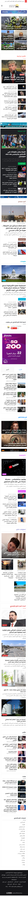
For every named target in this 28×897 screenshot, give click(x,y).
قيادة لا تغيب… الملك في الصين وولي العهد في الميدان (10, 746)
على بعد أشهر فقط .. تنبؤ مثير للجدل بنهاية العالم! (10, 88)
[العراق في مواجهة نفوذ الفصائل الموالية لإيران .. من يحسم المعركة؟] (7, 564)
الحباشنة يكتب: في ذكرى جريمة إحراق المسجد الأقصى (10, 738)
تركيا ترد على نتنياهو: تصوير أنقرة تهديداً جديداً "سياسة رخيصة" (10, 254)
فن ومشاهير (22, 851)
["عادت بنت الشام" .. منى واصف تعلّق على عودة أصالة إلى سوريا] (21, 402)
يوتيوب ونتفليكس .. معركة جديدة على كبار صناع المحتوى (15, 480)
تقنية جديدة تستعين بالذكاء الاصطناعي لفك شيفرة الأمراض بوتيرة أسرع (10, 506)
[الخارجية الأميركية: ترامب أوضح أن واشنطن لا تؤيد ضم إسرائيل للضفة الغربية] (20, 45)
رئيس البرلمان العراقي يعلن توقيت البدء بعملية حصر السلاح (14, 631)
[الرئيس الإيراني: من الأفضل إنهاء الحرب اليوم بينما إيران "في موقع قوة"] (22, 244)
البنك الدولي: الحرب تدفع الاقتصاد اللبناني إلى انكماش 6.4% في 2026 (9, 377)
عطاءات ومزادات (21, 853)
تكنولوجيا (23, 837)
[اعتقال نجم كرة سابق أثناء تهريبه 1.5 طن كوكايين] (22, 190)
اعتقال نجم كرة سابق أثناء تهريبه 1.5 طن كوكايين (10, 191)
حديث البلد (22, 840)
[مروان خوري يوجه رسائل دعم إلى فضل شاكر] (21, 409)
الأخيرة (20, 369)
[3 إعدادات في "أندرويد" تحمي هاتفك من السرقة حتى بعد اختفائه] (22, 496)
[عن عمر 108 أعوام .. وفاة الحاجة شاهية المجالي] (22, 782)
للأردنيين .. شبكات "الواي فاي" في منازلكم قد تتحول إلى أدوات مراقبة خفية (9, 513)
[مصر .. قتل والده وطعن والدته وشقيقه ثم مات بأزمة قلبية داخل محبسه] (22, 115)
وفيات (23, 864)
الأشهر (7, 369)
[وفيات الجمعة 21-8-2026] (22, 789)
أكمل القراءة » (22, 163)
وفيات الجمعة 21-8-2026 (9, 787)
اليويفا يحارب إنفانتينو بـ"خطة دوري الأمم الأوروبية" (9, 169)
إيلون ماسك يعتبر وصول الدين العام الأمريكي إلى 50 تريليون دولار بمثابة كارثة (9, 95)
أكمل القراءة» (22, 239)
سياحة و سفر (22, 844)
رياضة (23, 842)
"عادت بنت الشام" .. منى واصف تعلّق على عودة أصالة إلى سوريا (10, 402)
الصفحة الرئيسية (22, 881)
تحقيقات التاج (22, 833)
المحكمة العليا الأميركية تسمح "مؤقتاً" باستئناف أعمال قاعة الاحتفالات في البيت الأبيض (14, 288)
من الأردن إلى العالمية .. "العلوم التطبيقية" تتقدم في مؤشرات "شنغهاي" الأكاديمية (20, 597)
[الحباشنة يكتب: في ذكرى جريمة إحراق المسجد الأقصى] (22, 738)
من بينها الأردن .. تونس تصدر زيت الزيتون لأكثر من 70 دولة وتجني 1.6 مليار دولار (15, 28)
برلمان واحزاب (22, 829)
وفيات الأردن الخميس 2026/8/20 (11, 794)
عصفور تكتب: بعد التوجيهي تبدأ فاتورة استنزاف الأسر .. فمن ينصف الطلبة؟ (11, 766)
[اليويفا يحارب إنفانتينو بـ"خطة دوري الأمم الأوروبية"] (22, 168)
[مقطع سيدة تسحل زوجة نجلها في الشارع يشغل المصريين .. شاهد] (22, 304)
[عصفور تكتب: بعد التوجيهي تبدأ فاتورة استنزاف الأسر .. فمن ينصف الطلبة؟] (22, 766)
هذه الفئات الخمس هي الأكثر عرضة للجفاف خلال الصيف (9, 394)
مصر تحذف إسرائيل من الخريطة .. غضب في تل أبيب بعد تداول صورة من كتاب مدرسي (14, 228)
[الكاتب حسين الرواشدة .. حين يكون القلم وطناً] (22, 759)
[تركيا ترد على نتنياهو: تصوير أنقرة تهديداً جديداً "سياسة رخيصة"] (22, 252)
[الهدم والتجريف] (22, 753)
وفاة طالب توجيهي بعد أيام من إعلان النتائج (10, 800)
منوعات (23, 862)
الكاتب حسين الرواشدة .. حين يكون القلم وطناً (10, 759)
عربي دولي (22, 849)
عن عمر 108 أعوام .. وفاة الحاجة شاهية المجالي (10, 782)
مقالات (23, 857)
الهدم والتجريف (12, 752)
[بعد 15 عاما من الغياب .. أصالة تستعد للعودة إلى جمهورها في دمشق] (14, 427)
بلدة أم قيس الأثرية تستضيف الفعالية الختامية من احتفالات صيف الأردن (15, 661)
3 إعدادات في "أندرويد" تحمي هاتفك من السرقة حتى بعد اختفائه (10, 498)
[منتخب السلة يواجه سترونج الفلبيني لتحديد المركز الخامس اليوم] (22, 174)
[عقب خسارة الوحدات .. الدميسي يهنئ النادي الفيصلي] (20, 35)
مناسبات (23, 860)
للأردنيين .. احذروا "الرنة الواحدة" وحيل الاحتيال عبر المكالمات (10, 109)
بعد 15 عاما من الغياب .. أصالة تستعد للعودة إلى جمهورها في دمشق (14, 431)
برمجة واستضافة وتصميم (17, 892)
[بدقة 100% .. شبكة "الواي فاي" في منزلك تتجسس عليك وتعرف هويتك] (22, 519)
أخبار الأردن (22, 822)
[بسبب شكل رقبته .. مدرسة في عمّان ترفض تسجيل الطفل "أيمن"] (14, 545)
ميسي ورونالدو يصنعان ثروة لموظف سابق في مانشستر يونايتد (9, 184)
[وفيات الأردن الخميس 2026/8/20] (22, 795)
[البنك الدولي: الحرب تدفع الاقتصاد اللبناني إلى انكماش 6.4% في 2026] (21, 376)
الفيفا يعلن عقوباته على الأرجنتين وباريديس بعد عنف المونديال (15, 154)
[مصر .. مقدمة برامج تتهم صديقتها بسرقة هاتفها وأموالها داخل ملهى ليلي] (22, 312)
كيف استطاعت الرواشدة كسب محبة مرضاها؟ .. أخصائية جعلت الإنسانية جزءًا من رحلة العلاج (20, 576)
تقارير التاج (10, 884)
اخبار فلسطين (22, 826)
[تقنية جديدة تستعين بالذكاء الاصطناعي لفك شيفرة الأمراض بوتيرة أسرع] (22, 504)
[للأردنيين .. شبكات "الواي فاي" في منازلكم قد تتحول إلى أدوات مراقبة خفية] (22, 512)
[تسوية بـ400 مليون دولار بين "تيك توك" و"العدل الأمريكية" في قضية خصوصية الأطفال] (21, 385)
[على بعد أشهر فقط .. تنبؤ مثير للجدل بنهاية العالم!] (22, 86)
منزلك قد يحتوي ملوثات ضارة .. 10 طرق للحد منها (15, 691)
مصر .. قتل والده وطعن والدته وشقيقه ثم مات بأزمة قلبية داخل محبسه (9, 117)
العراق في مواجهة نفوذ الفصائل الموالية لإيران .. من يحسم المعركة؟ (7, 575)
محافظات (23, 855)
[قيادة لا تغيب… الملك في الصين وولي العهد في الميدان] (22, 746)
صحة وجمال (22, 846)
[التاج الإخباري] (14, 6)
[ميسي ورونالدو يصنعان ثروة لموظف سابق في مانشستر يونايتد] (22, 182)
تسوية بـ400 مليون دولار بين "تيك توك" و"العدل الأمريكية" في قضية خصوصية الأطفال (10, 386)
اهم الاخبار (23, 831)
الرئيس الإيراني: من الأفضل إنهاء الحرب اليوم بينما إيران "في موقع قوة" (10, 246)
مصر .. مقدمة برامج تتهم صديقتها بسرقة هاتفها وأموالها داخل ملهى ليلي (10, 313)
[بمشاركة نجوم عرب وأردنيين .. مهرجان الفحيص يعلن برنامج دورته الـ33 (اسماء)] (14, 440)
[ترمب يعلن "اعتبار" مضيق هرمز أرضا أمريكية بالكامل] (14, 71)
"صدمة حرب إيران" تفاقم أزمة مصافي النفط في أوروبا (15, 720)
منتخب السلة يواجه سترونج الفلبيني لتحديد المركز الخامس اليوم (10, 176)
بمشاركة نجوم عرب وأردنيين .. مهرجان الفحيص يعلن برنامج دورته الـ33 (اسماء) (15, 445)
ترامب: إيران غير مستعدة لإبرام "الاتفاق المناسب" (10, 102)
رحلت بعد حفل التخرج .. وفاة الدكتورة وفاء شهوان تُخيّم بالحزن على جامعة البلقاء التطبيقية (10, 808)
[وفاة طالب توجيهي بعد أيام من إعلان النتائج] (22, 801)
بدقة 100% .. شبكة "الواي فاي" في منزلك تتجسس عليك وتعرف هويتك (9, 521)
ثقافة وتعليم (22, 835)
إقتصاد (23, 824)
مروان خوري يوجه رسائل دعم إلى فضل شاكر (9, 409)
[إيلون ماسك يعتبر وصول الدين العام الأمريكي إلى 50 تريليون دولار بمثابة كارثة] (22, 93)
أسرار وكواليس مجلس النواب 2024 (15, 886)
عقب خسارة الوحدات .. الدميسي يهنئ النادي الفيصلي (21, 39)
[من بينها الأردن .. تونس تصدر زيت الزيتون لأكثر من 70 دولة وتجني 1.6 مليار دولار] (14, 23)
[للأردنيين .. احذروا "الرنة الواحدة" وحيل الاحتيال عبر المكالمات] (22, 107)
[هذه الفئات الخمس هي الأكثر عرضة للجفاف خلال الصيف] (21, 394)
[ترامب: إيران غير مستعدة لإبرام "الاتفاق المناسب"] (22, 101)
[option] (14, 33)
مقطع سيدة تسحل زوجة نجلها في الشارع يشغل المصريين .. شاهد (10, 306)
